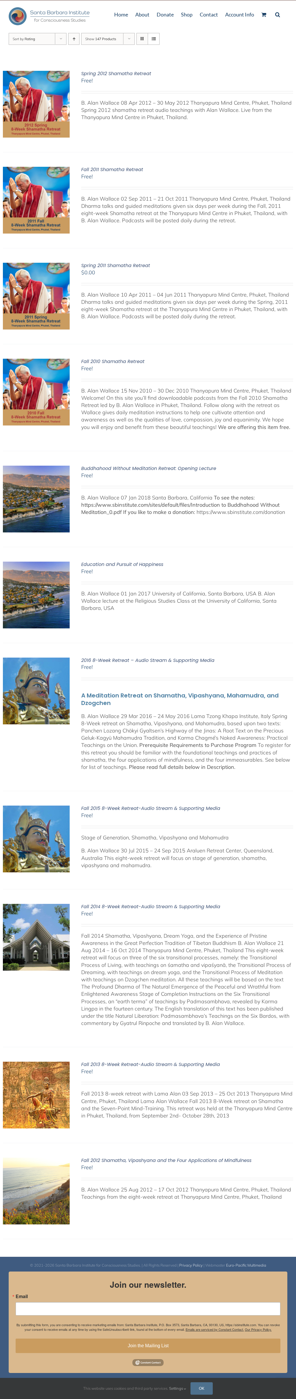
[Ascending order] (73, 39)
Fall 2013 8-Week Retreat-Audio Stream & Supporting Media (150, 1064)
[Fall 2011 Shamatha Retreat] (36, 170)
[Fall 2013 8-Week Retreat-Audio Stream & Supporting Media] (36, 1065)
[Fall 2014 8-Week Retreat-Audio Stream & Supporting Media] (36, 907)
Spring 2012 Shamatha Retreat (116, 73)
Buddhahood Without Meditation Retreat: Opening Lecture (148, 468)
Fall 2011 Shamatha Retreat (112, 169)
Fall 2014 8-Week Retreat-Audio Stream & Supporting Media (150, 906)
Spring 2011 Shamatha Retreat (115, 265)
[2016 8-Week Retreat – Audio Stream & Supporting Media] (36, 661)
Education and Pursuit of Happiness (122, 564)
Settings (176, 1388)
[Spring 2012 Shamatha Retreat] (36, 74)
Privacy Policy (191, 1265)
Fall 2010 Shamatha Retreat (113, 361)
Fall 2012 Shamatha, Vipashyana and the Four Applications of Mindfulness (166, 1160)
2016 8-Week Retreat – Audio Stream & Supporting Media (147, 660)
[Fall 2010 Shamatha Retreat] (36, 362)
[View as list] (153, 39)
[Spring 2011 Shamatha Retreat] (36, 266)
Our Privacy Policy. (258, 1329)
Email (22, 1296)
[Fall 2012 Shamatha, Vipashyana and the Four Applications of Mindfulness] (36, 1161)
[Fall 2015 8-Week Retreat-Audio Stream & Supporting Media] (36, 809)
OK (201, 1388)
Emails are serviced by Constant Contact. (215, 1329)
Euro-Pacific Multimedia (246, 1265)
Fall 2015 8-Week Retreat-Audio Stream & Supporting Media (150, 808)
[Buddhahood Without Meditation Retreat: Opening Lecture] (36, 469)
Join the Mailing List (148, 1345)
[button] (277, 13)
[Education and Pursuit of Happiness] (36, 565)
